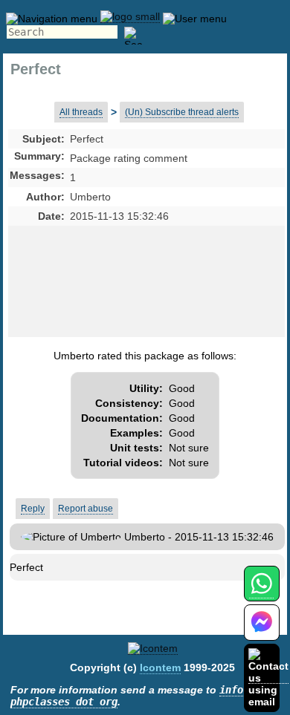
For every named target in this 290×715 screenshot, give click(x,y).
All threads (81, 112)
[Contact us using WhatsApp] (261, 592)
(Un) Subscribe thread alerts (182, 112)
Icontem (160, 667)
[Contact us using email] (268, 677)
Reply (33, 508)
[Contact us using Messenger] (261, 631)
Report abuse (85, 508)
